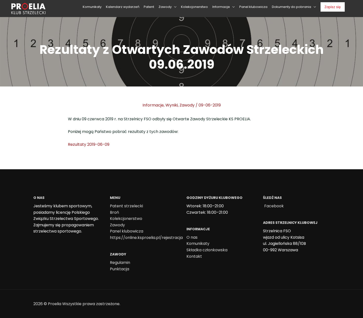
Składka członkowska (206, 250)
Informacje (153, 105)
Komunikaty (197, 243)
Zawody (187, 105)
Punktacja (119, 269)
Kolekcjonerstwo (126, 218)
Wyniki (171, 105)
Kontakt (194, 256)
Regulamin (120, 262)
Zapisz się (332, 6)
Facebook (274, 206)
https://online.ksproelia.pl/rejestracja (146, 237)
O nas (192, 237)
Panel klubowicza (126, 231)
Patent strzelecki (126, 206)
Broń (114, 212)
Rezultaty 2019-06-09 (88, 144)
